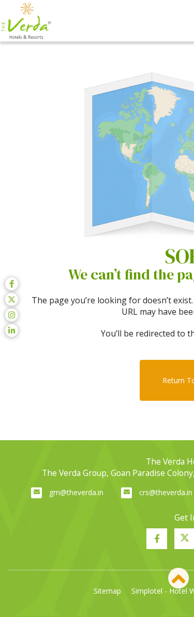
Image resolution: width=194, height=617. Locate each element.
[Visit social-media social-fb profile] (156, 538)
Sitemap (107, 591)
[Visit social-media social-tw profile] (11, 299)
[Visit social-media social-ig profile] (11, 314)
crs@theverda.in (165, 492)
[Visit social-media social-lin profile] (11, 330)
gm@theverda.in (76, 492)
